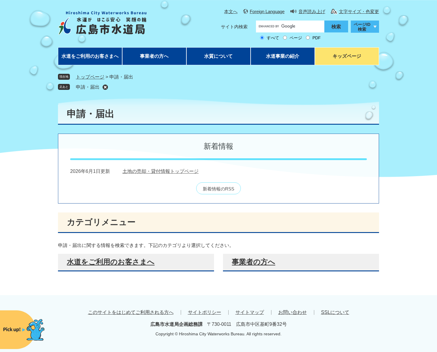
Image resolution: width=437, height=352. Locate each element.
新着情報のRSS (218, 188)
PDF (316, 37)
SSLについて (335, 312)
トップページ (90, 76)
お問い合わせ (292, 312)
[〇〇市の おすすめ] (35, 330)
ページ (296, 37)
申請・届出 (88, 87)
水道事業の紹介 (282, 56)
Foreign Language (267, 11)
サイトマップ (249, 312)
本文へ (231, 11)
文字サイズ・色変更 (359, 11)
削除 (105, 87)
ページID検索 (362, 27)
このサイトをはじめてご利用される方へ (131, 312)
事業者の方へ (154, 56)
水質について (218, 56)
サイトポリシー (204, 312)
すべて (273, 37)
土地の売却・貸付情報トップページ (160, 171)
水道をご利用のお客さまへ (90, 56)
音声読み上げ (311, 11)
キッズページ (347, 56)
